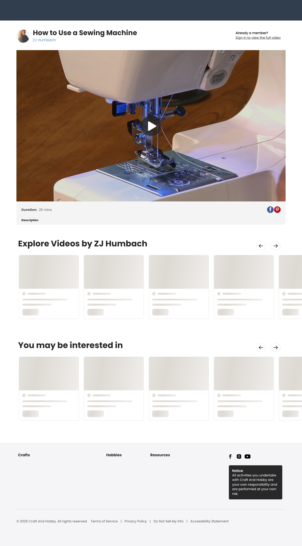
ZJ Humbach (44, 40)
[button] (270, 209)
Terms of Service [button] (104, 521)
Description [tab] (29, 220)
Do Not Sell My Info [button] (169, 521)
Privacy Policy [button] (135, 521)
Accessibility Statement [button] (209, 521)
